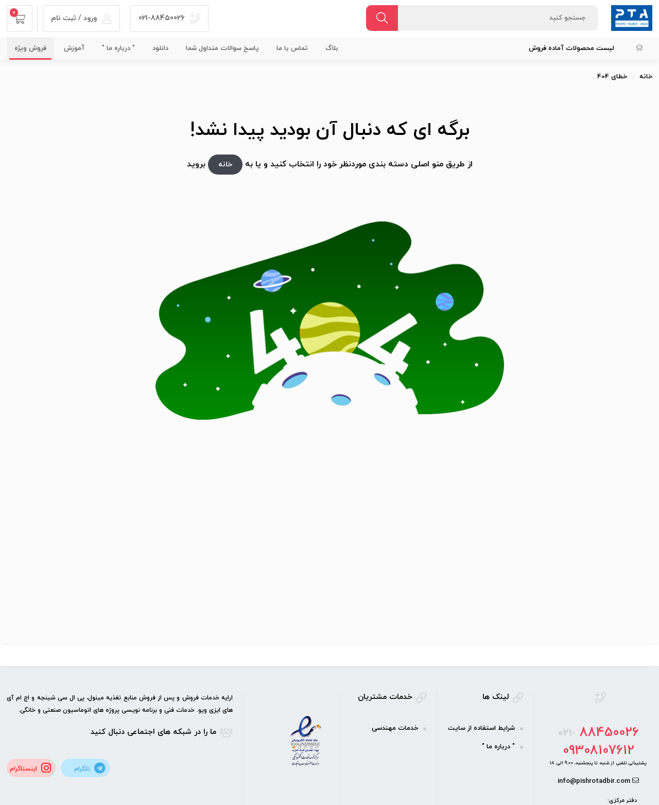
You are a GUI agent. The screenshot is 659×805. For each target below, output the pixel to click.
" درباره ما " (118, 48)
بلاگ (331, 48)
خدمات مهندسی (395, 728)
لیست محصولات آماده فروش (571, 48)
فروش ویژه (30, 48)
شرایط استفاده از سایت (481, 728)
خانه (645, 76)
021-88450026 (162, 18)
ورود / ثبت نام (75, 18)
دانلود (160, 48)
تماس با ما (292, 48)
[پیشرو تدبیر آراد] (631, 17)
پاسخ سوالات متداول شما (222, 48)
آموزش (74, 48)
